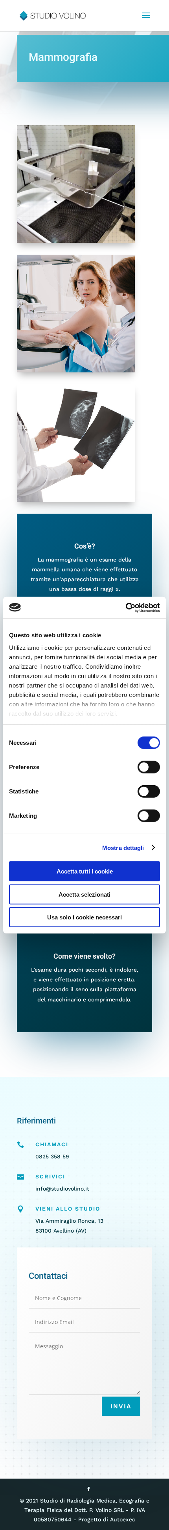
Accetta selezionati (84, 894)
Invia (121, 1406)
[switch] (149, 767)
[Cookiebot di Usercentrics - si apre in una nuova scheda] (125, 607)
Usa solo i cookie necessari (84, 917)
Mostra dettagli (123, 847)
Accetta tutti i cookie (85, 871)
